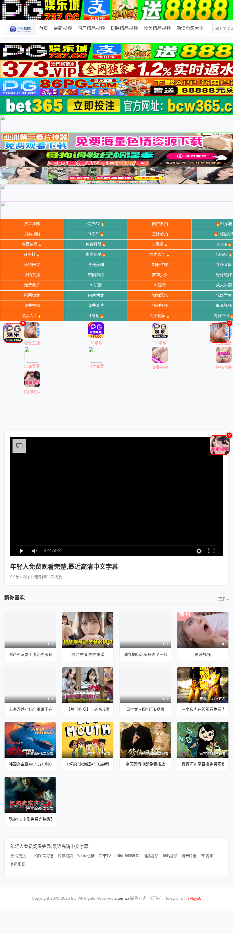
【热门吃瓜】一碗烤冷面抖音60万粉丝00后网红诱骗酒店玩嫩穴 (87, 709)
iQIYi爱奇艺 (44, 856)
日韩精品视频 (124, 28)
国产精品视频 (91, 28)
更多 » (223, 599)
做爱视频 (203, 654)
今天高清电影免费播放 (145, 764)
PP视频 (207, 856)
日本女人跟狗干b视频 (145, 709)
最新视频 (63, 28)
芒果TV (105, 856)
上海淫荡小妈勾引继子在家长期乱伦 (30, 709)
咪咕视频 (170, 856)
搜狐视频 (150, 856)
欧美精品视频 (157, 28)
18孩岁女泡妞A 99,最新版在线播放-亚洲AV (87, 764)
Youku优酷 (86, 856)
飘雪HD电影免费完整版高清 (30, 819)
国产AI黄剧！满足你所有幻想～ (30, 654)
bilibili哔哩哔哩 (127, 856)
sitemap (122, 898)
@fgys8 (194, 898)
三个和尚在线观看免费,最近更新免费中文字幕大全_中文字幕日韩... (203, 709)
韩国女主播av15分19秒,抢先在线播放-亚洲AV (30, 764)
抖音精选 (189, 856)
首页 (43, 28)
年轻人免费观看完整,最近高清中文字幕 (49, 846)
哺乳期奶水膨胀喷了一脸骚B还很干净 (145, 654)
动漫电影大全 (190, 28)
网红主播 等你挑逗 (87, 654)
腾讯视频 (65, 856)
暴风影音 (17, 864)
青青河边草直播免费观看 (203, 764)
